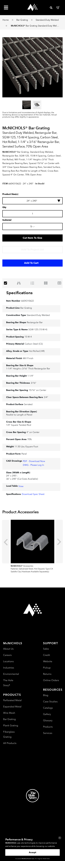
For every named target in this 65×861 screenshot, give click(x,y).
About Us (8, 648)
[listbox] (32, 105)
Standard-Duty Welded (47, 20)
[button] (32, 67)
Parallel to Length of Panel (19, 414)
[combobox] (32, 200)
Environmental (11, 674)
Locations (8, 661)
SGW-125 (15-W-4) (37, 329)
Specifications (19, 292)
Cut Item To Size (32, 237)
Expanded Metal (12, 706)
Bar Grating (22, 20)
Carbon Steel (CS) (34, 344)
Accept (32, 852)
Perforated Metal (12, 700)
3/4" (46, 397)
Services (47, 733)
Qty (4, 207)
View (20, 486)
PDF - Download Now (34, 461)
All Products (9, 743)
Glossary (47, 720)
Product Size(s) (10, 194)
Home (6, 20)
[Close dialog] (59, 837)
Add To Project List (32, 249)
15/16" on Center (37, 390)
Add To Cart (31, 262)
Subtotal (6, 220)
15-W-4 (28, 336)
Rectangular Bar (35, 322)
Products (48, 726)
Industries (8, 667)
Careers (7, 655)
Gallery (47, 714)
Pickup (47, 667)
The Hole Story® (8, 683)
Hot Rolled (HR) (36, 351)
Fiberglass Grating (9, 734)
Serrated (28, 404)
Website (47, 661)
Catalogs (48, 707)
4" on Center (33, 432)
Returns (47, 674)
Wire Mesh (9, 712)
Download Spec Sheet (33, 494)
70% (29, 439)
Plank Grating (10, 725)
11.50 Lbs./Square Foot (26, 446)
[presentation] (5, 541)
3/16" (33, 383)
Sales (46, 648)
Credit (46, 655)
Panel (24, 453)
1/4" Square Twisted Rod (18, 425)
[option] (26, 105)
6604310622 (27, 300)
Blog (45, 695)
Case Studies (50, 701)
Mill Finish (28, 358)
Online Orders (51, 680)
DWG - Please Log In (33, 465)
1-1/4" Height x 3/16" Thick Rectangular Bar (28, 368)
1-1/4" (30, 375)
